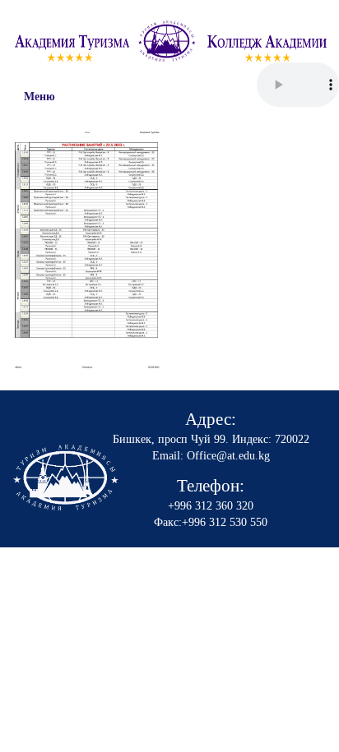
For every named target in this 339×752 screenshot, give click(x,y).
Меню (39, 96)
